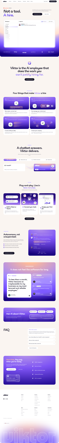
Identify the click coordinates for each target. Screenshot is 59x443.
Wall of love (22, 412)
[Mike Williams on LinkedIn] (50, 293)
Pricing (31, 1)
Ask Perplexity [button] (42, 311)
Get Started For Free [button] (11, 369)
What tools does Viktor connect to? (35, 343)
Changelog (36, 413)
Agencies (49, 399)
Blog (35, 409)
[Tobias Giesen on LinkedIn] (29, 295)
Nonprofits (49, 400)
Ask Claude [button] (50, 311)
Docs (48, 413)
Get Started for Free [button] (53, 1)
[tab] (43, 21)
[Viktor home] (5, 1)
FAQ (21, 400)
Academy (35, 415)
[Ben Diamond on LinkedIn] (50, 281)
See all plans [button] (21, 369)
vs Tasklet (35, 400)
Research (35, 410)
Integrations (49, 396)
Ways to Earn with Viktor (24, 409)
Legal (48, 412)
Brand (22, 413)
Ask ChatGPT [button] (34, 311)
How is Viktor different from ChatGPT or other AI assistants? (39, 337)
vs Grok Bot (36, 403)
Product (22, 396)
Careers (22, 415)
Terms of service (50, 409)
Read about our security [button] (9, 253)
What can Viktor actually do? (34, 340)
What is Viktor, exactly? (33, 329)
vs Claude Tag (36, 399)
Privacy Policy (49, 410)
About (22, 410)
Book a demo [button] (47, 14)
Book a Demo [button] (46, 1)
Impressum (49, 415)
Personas (49, 397)
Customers (24, 1)
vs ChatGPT (36, 396)
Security (28, 1)
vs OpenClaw (36, 397)
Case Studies (36, 412)
